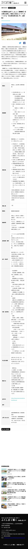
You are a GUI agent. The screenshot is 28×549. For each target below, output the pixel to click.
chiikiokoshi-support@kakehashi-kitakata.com (14, 537)
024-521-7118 (7, 527)
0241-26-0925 (7, 535)
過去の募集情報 (6, 429)
